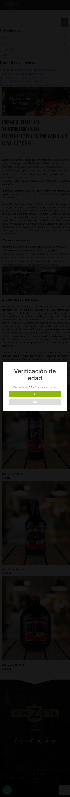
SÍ (35, 393)
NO (35, 402)
